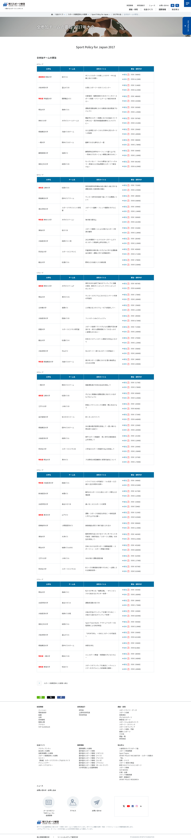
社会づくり (59, 14)
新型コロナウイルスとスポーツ (130, 765)
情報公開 (41, 722)
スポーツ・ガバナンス (127, 724)
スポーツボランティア (127, 727)
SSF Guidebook (44, 727)
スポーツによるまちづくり (128, 722)
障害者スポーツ (124, 719)
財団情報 (130, 5)
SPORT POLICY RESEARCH (129, 779)
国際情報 (80, 745)
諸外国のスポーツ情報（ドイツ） (91, 755)
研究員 (81, 710)
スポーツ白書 (124, 712)
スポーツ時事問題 (125, 751)
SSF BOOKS (123, 770)
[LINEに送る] (41, 697)
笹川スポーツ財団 (52, 14)
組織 (40, 715)
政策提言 (122, 715)
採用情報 (41, 719)
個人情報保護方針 (43, 837)
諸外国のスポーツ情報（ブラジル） (91, 763)
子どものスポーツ (125, 717)
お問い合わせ (164, 5)
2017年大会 (117, 14)
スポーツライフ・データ (128, 710)
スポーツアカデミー (45, 765)
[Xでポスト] (51, 697)
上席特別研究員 (84, 712)
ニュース (152, 5)
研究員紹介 (141, 5)
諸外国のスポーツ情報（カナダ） (91, 760)
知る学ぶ (121, 745)
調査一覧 (122, 736)
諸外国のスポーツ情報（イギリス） (91, 753)
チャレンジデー (44, 763)
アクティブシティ (44, 748)
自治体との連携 (44, 751)
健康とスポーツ (124, 731)
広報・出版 (123, 772)
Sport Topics (124, 753)
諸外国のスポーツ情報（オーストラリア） (94, 765)
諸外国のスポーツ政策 (87, 751)
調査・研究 (122, 707)
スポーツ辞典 (124, 767)
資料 (125, 79)
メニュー (187, 3)
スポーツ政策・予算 (126, 729)
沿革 (40, 717)
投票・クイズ (124, 760)
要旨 (125, 74)
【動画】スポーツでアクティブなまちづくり (54, 760)
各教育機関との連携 (45, 753)
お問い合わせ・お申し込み (46, 790)
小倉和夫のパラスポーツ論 (128, 748)
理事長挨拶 (42, 712)
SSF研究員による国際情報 (88, 767)
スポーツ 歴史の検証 (126, 763)
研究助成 (122, 738)
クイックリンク (188, 25)
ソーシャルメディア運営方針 (67, 837)
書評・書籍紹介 (124, 777)
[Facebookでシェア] (61, 697)
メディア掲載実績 (125, 774)
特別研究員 (83, 715)
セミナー (41, 758)
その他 (121, 734)
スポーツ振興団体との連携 (77, 14)
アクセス (41, 724)
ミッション (42, 710)
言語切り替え (172, 5)
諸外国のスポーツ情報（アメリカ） (91, 758)
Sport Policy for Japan (100, 14)
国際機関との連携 (85, 748)
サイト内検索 (177, 5)
